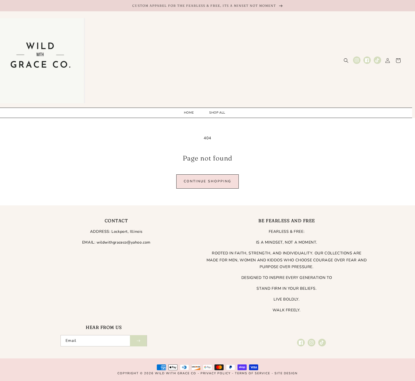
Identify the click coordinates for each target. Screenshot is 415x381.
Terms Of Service (252, 373)
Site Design (286, 373)
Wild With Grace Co (175, 373)
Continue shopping (207, 181)
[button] (346, 60)
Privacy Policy (216, 373)
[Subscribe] (138, 340)
